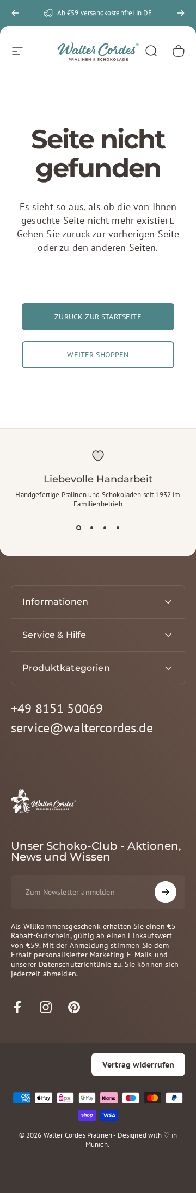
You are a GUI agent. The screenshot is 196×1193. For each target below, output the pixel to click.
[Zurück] (15, 13)
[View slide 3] (104, 528)
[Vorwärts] (181, 13)
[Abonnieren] (165, 892)
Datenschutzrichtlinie (75, 964)
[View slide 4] (117, 528)
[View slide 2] (91, 528)
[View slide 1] (78, 528)
